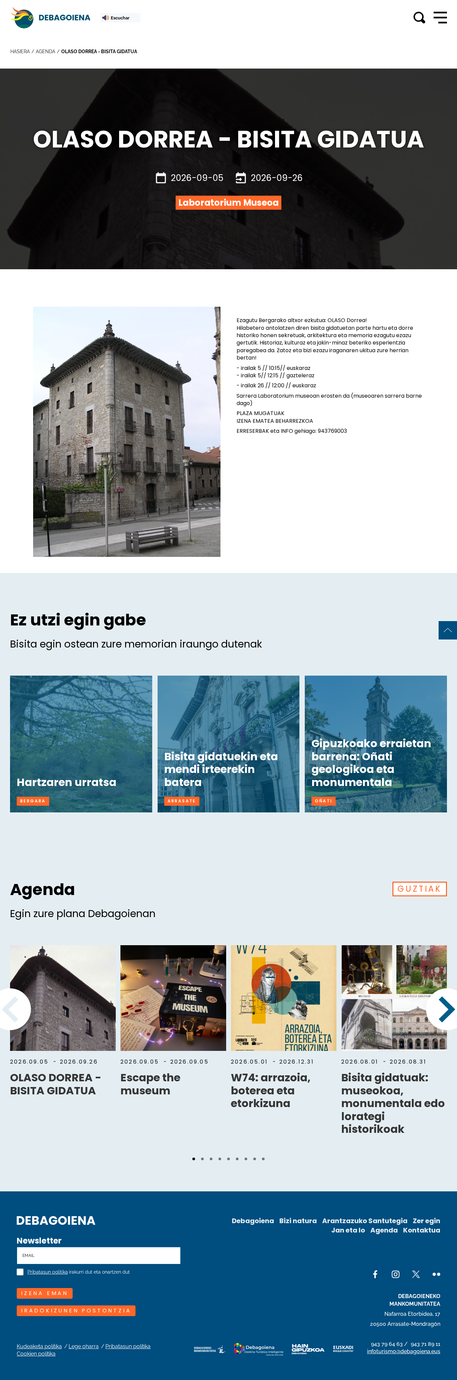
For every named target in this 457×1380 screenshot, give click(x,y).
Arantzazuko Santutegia (364, 1220)
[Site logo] (56, 1219)
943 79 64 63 (387, 1344)
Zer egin (426, 1220)
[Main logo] (50, 17)
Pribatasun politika (47, 1272)
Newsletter (39, 1241)
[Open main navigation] (440, 17)
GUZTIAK (419, 888)
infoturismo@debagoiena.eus (403, 1351)
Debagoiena (253, 1220)
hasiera (20, 51)
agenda (45, 51)
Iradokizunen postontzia (76, 1310)
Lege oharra (84, 1346)
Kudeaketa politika (39, 1346)
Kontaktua (421, 1230)
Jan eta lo (348, 1230)
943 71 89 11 (425, 1344)
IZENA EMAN (44, 1293)
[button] (193, 1159)
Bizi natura (298, 1220)
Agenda (384, 1230)
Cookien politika (36, 1354)
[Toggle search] (419, 17)
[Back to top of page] (448, 630)
